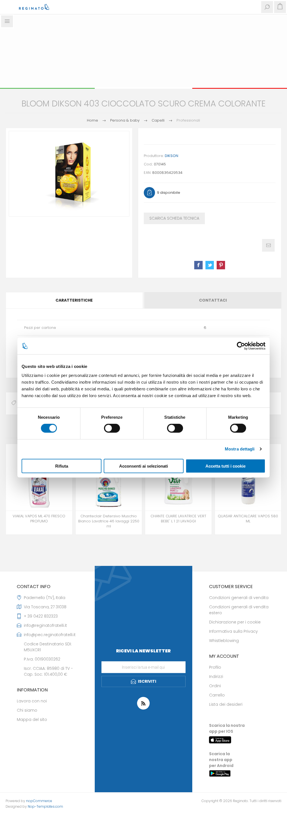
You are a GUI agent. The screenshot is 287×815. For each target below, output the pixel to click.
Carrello (217, 695)
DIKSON (171, 155)
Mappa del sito (32, 719)
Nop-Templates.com (45, 806)
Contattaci (213, 300)
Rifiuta (61, 465)
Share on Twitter (209, 265)
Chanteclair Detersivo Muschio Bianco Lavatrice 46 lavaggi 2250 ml (108, 521)
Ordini (215, 686)
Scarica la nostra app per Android (221, 759)
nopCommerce (39, 800)
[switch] (112, 428)
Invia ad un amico (268, 245)
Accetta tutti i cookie (225, 465)
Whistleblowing (224, 640)
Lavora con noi (32, 701)
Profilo (215, 667)
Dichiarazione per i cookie (235, 622)
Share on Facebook (198, 265)
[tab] (75, 300)
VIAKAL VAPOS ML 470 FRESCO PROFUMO (39, 519)
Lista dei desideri (225, 704)
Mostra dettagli (240, 449)
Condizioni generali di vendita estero (239, 610)
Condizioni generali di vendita (239, 597)
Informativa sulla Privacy (233, 631)
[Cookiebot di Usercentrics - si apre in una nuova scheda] (240, 346)
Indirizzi (216, 676)
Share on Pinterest (221, 265)
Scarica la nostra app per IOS (227, 728)
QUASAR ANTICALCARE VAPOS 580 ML (248, 519)
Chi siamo (27, 710)
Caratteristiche (74, 300)
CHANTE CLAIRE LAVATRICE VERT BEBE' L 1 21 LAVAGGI (178, 519)
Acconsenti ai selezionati (143, 465)
